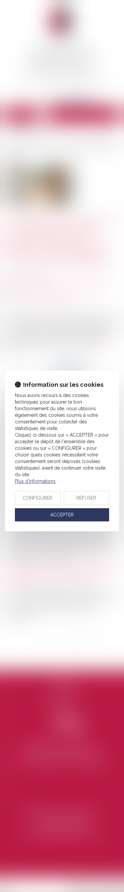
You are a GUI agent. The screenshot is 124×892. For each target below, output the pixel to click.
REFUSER (86, 498)
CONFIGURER (37, 498)
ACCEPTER (62, 514)
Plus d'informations (35, 481)
